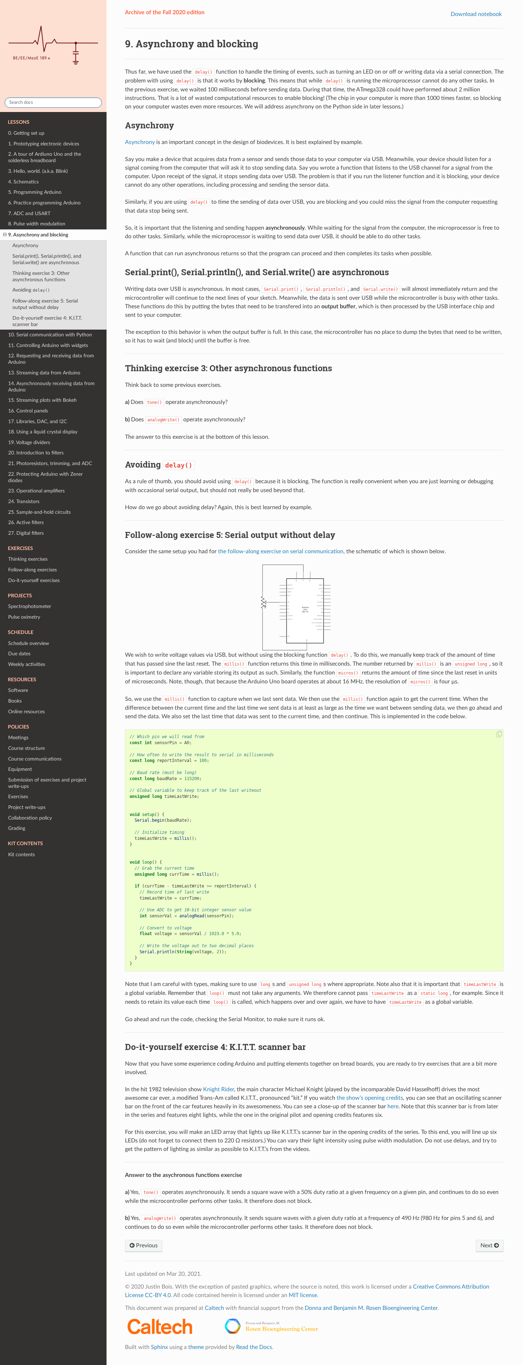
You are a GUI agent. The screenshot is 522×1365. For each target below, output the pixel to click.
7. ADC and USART (29, 213)
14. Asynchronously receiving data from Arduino (51, 387)
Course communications (34, 759)
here (392, 1106)
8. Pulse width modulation (36, 223)
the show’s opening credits (370, 1098)
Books (15, 701)
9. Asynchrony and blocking (38, 235)
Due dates (19, 653)
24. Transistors (23, 501)
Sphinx (159, 1347)
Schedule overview (28, 643)
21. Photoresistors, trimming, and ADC (50, 463)
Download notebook (476, 14)
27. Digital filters (26, 533)
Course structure (26, 748)
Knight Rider (218, 1089)
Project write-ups (26, 807)
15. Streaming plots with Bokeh (42, 400)
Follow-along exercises (32, 569)
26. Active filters (26, 522)
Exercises (18, 796)
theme (196, 1347)
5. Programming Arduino (34, 192)
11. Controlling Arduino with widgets (48, 345)
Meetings (18, 737)
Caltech (214, 1308)
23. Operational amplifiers (36, 491)
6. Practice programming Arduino (44, 203)
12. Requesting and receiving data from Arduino (51, 359)
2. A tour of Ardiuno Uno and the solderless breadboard (44, 157)
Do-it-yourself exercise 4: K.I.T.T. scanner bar (47, 321)
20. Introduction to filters (36, 452)
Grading (16, 828)
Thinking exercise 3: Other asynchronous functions (41, 276)
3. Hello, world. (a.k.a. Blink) (38, 171)
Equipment (20, 769)
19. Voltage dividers (29, 442)
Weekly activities (26, 664)
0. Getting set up (26, 133)
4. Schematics (23, 182)
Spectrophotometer (29, 606)
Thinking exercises (28, 559)
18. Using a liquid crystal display (42, 431)
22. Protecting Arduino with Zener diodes (45, 477)
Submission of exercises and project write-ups (47, 783)
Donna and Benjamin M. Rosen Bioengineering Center (371, 1308)
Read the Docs (254, 1347)
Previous (146, 1245)
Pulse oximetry (24, 617)
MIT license (303, 1295)
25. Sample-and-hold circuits (39, 512)
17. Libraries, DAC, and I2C (37, 421)
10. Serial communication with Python (50, 334)
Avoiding (31, 290)
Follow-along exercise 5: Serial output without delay (45, 304)
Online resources (26, 711)
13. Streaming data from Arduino (44, 372)
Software (18, 690)
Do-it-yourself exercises (34, 580)
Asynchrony (25, 245)
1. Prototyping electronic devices (43, 143)
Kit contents (21, 854)
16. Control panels (28, 411)
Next (487, 1245)
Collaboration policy (30, 818)
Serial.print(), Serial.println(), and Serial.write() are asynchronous (46, 259)
